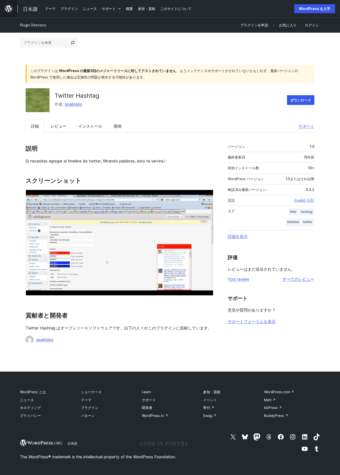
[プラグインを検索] (73, 43)
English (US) (304, 200)
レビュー (58, 126)
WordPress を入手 (314, 8)
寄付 (208, 407)
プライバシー (30, 415)
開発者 (147, 407)
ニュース (27, 400)
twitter (307, 222)
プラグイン (89, 407)
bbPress (273, 407)
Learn (146, 392)
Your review (238, 279)
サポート (306, 126)
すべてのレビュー (298, 279)
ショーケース (91, 392)
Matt (270, 400)
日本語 (72, 443)
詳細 (35, 126)
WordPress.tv (155, 415)
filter (293, 212)
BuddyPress (276, 415)
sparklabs (73, 104)
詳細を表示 (238, 236)
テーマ (86, 400)
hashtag (306, 212)
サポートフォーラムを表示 (252, 321)
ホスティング (30, 407)
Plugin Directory (33, 25)
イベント (210, 400)
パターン (88, 415)
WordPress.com (279, 392)
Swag (210, 415)
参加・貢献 (212, 392)
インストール (90, 126)
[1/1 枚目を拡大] (206, 196)
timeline (293, 222)
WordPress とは (33, 392)
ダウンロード (300, 100)
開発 (118, 126)
